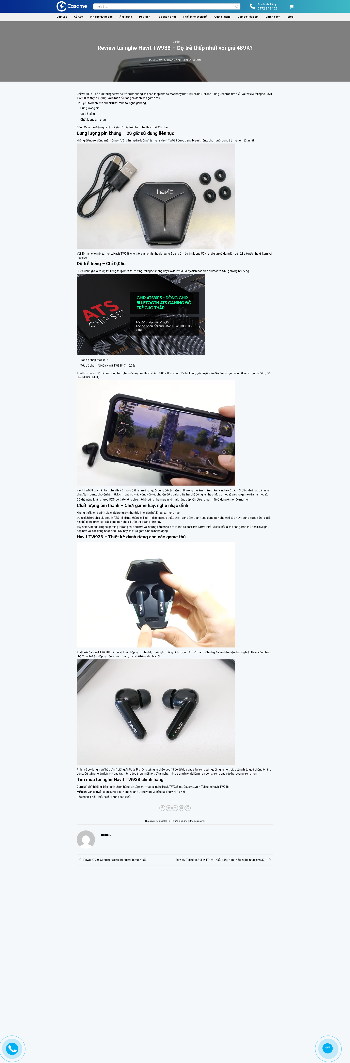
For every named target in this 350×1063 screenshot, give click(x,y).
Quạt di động (222, 16)
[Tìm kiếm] (237, 6)
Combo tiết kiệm (248, 16)
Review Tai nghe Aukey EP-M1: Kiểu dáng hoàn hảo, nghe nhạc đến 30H (221, 859)
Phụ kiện (144, 16)
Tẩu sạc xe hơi (166, 16)
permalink (199, 821)
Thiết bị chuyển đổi (195, 16)
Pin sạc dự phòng (101, 16)
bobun (197, 60)
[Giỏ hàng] (291, 6)
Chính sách (273, 16)
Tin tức (175, 42)
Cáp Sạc (62, 16)
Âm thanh (126, 16)
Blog (290, 16)
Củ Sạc (78, 16)
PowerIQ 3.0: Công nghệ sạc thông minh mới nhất (114, 859)
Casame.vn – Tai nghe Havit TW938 (206, 786)
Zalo (327, 1047)
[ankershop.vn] (11, 1048)
